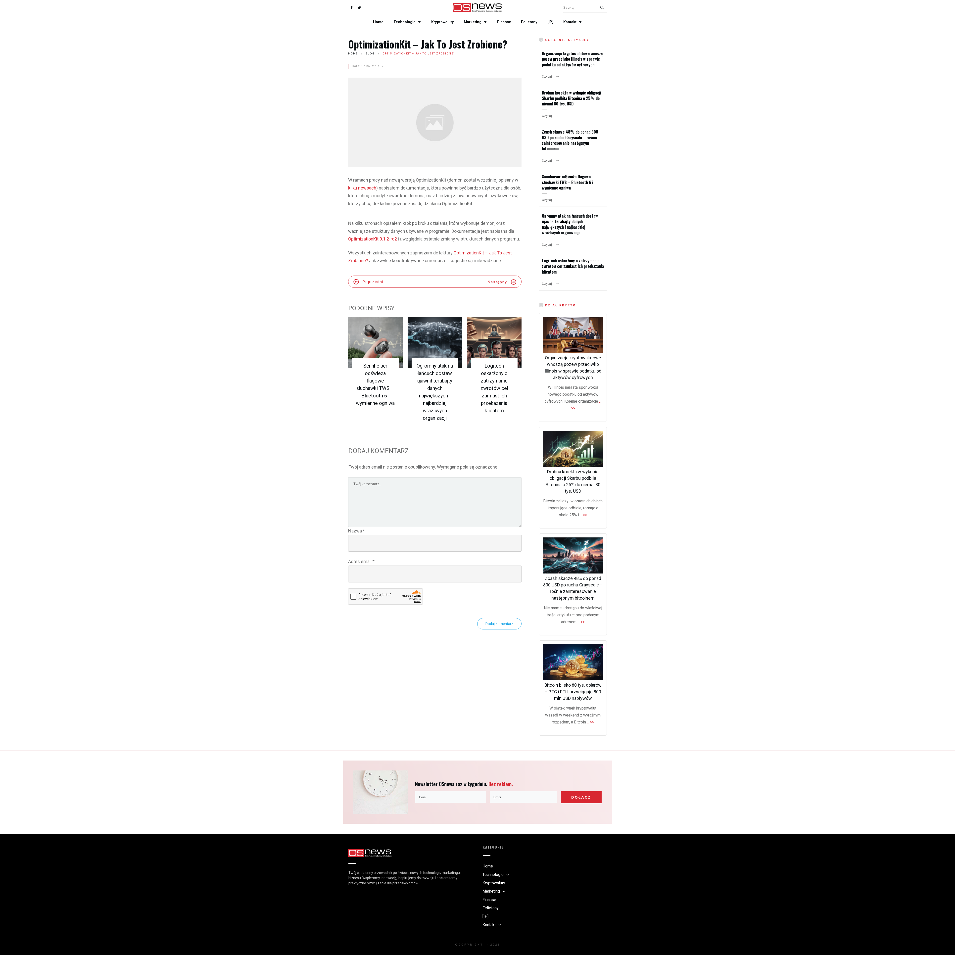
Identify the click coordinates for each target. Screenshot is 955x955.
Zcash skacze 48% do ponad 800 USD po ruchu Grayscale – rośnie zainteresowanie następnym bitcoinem (570, 140)
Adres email (361, 561)
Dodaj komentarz (499, 623)
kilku (352, 188)
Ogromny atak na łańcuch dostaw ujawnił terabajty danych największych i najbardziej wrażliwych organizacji (570, 224)
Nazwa (356, 530)
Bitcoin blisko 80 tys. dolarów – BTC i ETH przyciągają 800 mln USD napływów (573, 691)
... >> (583, 515)
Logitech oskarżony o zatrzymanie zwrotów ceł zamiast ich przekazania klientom (494, 388)
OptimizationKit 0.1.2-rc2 (372, 238)
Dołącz (581, 797)
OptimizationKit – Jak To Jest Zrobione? (427, 44)
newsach (367, 188)
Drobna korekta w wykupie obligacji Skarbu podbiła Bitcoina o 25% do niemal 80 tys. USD (571, 98)
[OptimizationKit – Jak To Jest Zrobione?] (435, 122)
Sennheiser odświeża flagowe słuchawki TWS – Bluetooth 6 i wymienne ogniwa (567, 182)
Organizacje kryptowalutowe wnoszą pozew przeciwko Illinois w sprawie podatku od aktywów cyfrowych (572, 59)
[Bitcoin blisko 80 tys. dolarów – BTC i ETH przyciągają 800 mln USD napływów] (573, 662)
